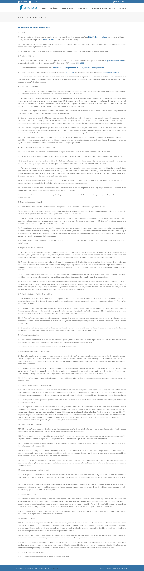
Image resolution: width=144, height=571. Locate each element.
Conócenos (54, 8)
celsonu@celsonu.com (38, 2)
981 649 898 (24, 2)
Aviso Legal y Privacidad (120, 568)
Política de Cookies (105, 568)
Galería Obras (83, 8)
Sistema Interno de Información (103, 8)
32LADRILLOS (54, 568)
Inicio (44, 8)
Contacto (122, 8)
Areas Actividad (68, 8)
